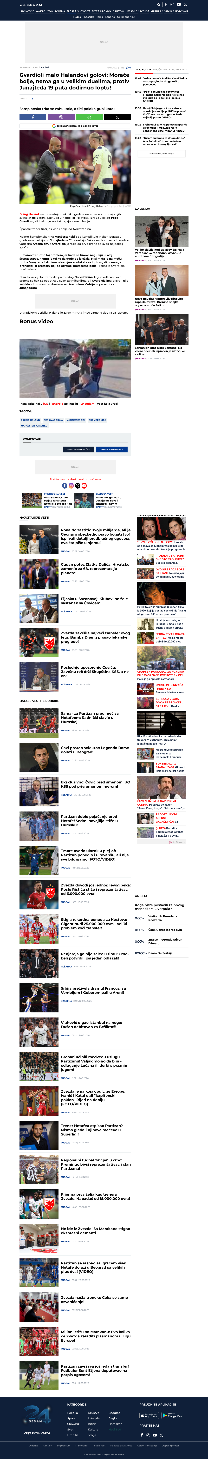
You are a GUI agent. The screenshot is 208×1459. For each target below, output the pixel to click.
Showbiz (83, 11)
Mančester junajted (34, 425)
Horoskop (181, 11)
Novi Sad (115, 1430)
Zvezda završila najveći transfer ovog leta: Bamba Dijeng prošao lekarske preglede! (95, 637)
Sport (71, 11)
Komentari (180, 70)
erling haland (30, 420)
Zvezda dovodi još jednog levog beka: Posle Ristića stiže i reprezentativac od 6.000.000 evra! (96, 889)
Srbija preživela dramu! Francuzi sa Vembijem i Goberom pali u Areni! (93, 991)
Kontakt (47, 1445)
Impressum (64, 1445)
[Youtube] (84, 486)
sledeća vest (104, 494)
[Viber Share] (61, 117)
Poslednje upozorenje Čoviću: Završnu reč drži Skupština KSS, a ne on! (95, 672)
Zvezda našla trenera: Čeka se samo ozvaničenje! (94, 1300)
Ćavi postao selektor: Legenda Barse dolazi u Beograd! (95, 750)
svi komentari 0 (78, 449)
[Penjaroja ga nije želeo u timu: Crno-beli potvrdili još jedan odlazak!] (39, 963)
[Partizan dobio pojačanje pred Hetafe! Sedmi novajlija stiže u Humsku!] (39, 826)
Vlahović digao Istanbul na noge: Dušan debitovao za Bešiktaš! (91, 1025)
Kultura (156, 11)
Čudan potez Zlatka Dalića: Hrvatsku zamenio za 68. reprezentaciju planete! (95, 569)
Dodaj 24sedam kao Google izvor (77, 126)
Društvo (118, 11)
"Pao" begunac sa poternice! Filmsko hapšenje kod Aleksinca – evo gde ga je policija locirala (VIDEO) (164, 96)
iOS (45, 404)
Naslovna (25, 67)
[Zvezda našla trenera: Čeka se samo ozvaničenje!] (39, 1307)
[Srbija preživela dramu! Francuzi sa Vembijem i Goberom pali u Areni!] (39, 998)
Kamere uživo (44, 11)
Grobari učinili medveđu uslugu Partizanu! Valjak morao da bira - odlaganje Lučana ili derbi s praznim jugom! (95, 1063)
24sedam (87, 404)
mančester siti (75, 420)
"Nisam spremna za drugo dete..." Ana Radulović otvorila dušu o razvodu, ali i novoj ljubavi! (164, 141)
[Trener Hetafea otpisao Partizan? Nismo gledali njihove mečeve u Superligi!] (39, 1135)
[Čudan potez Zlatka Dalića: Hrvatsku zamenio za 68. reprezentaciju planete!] (39, 574)
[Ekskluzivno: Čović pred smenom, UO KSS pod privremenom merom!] (39, 791)
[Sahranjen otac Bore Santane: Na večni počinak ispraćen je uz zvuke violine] (161, 329)
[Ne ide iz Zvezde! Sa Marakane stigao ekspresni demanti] (39, 1238)
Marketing (81, 1445)
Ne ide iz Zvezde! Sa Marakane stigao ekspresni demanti (95, 1231)
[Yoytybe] (178, 4)
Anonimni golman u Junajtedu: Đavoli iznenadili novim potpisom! (108, 500)
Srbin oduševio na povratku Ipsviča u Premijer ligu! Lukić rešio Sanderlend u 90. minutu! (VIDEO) (165, 128)
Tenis (100, 17)
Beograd (115, 1413)
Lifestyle (132, 11)
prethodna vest (54, 494)
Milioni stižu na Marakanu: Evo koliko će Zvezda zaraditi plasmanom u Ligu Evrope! (96, 1336)
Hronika (105, 11)
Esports (110, 17)
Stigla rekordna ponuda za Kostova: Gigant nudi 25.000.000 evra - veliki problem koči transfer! (94, 924)
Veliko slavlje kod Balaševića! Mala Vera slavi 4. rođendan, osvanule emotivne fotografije (159, 253)
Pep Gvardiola (53, 420)
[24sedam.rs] (31, 5)
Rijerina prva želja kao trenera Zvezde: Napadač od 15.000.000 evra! (95, 1197)
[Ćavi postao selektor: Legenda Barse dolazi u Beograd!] (39, 757)
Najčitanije (161, 70)
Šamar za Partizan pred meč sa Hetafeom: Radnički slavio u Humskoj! (90, 718)
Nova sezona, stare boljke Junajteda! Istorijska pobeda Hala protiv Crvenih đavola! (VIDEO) (58, 500)
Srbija (168, 11)
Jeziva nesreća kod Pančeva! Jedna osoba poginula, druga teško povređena (165, 81)
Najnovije (27, 11)
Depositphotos (170, 1445)
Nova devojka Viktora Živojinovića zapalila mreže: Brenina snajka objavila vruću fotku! (159, 302)
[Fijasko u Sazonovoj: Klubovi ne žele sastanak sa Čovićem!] (39, 608)
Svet (95, 11)
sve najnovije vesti (162, 153)
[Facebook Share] (33, 117)
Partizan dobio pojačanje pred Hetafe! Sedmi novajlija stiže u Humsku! (89, 821)
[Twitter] (185, 4)
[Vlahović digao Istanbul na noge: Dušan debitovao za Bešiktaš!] (39, 1032)
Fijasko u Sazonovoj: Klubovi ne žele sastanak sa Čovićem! (94, 601)
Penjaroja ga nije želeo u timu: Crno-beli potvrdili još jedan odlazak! (95, 956)
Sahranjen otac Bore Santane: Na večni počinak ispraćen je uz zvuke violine (160, 351)
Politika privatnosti (121, 1445)
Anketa (141, 896)
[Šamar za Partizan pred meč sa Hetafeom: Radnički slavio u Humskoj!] (39, 723)
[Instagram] (172, 4)
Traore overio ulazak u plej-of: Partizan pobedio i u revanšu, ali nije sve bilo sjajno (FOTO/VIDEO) (95, 855)
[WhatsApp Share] (89, 117)
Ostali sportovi (126, 17)
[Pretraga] (158, 5)
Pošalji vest (98, 1445)
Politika (60, 11)
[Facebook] (165, 4)
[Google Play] (172, 1415)
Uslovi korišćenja (147, 1445)
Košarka (89, 17)
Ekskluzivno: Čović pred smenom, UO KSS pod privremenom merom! (95, 784)
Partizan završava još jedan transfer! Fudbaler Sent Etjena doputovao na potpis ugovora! (95, 1370)
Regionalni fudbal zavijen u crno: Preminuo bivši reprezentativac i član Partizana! (96, 1164)
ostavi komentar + (112, 449)
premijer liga (97, 420)
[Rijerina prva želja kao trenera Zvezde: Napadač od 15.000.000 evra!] (39, 1204)
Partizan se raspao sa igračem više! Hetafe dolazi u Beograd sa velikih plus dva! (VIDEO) (93, 1267)
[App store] (149, 1415)
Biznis (144, 11)
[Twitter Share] (117, 117)
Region (114, 1418)
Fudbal (77, 17)
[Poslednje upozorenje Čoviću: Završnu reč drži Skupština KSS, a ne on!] (39, 677)
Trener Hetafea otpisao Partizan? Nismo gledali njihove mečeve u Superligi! (92, 1130)
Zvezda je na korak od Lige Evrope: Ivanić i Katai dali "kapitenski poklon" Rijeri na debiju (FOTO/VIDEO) (93, 1098)
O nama (33, 1445)
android (57, 404)
